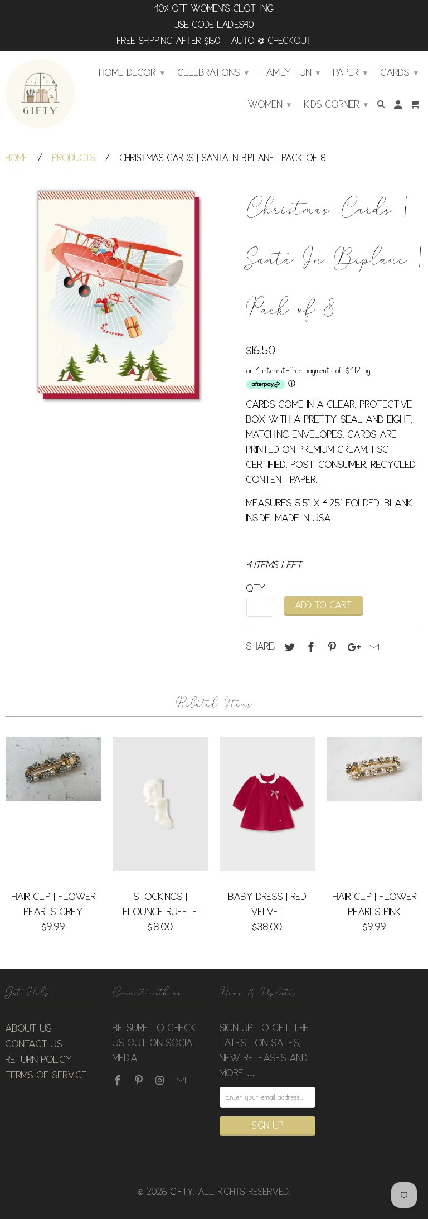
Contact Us (34, 1044)
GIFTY (182, 1192)
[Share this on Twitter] (288, 647)
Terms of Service (46, 1075)
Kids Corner (336, 104)
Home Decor (131, 73)
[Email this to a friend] (372, 647)
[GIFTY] (40, 93)
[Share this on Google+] (351, 647)
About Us (29, 1028)
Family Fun (291, 73)
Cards (399, 73)
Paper (350, 73)
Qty (256, 588)
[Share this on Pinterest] (330, 647)
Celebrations (213, 73)
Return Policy (39, 1060)
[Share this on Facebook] (309, 647)
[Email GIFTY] (182, 1080)
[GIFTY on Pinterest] (140, 1080)
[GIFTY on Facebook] (119, 1080)
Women (269, 104)
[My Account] (399, 107)
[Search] (382, 107)
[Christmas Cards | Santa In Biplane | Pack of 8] (120, 295)
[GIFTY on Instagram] (161, 1080)
